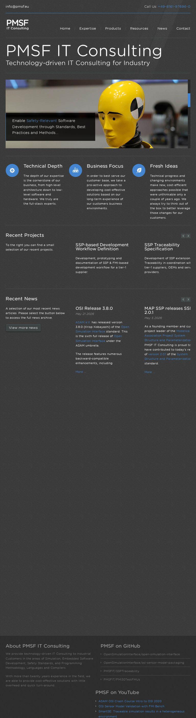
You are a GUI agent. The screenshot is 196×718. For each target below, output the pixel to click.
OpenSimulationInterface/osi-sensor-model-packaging (144, 662)
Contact (183, 28)
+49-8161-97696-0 (174, 6)
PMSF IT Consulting (84, 50)
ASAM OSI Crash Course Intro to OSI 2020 (130, 701)
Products (113, 28)
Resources (139, 28)
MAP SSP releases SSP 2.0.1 (168, 310)
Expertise (87, 28)
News (162, 28)
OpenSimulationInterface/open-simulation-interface (142, 654)
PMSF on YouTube (117, 692)
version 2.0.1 (157, 354)
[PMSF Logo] (18, 24)
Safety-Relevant (42, 120)
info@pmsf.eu (17, 6)
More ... (81, 372)
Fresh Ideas (164, 166)
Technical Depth (43, 166)
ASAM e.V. (83, 322)
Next (188, 236)
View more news (23, 328)
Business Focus (105, 166)
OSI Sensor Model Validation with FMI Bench (131, 706)
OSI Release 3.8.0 (94, 308)
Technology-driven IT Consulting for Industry (78, 63)
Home (65, 28)
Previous (183, 236)
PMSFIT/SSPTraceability (121, 671)
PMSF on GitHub (120, 646)
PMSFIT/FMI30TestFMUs (122, 679)
